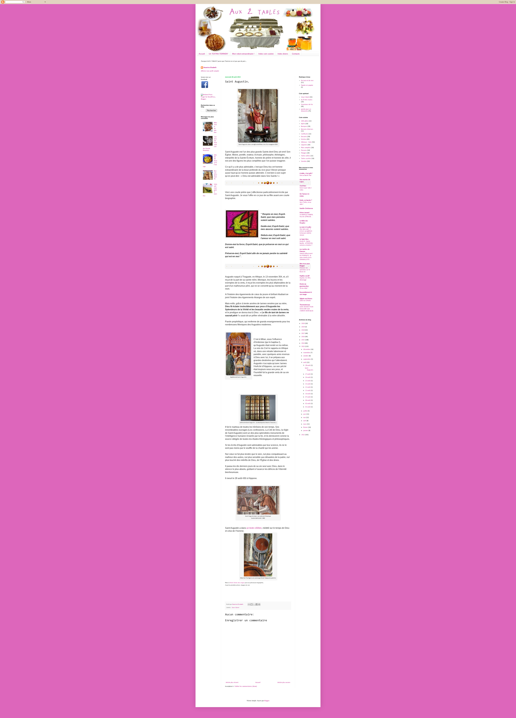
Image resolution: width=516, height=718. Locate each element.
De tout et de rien (307, 80)
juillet (305, 411)
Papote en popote (307, 85)
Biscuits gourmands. (215, 175)
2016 (303, 337)
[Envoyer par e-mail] (249, 604)
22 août (308, 381)
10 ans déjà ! (304, 288)
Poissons (304, 150)
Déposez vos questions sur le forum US (305, 270)
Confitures (304, 134)
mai (304, 417)
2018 (303, 330)
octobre (306, 356)
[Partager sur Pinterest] (259, 604)
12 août (308, 387)
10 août (308, 394)
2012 (303, 435)
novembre (307, 352)
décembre (307, 349)
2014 (303, 343)
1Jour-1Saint (235, 607)
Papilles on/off (304, 276)
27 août (308, 374)
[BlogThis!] (251, 604)
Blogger (266, 701)
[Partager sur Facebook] (256, 604)
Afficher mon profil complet (210, 71)
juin (304, 414)
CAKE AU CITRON (305, 300)
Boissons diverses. (307, 129)
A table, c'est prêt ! (306, 173)
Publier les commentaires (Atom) (246, 686)
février (305, 427)
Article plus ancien (283, 682)
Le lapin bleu (304, 239)
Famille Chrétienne (306, 208)
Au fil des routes (306, 100)
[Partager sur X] (254, 604)
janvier (305, 430)
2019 (303, 327)
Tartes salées (305, 156)
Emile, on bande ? (306, 200)
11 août (308, 390)
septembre (307, 359)
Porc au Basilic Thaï (305, 175)
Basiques (304, 126)
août (305, 362)
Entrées (303, 139)
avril (305, 421)
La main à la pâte (305, 227)
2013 (303, 346)
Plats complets (306, 147)
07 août (308, 397)
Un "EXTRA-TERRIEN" (218, 54)
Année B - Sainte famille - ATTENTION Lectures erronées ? (306, 243)
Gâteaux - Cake (306, 142)
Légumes (304, 145)
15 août (308, 384)
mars (305, 424)
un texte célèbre (254, 528)
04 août (308, 400)
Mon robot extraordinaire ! (243, 54)
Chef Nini (303, 186)
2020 (303, 323)
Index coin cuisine (266, 54)
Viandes (304, 161)
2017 (303, 333)
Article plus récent (232, 682)
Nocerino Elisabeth (210, 67)
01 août (308, 407)
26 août (308, 377)
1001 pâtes (304, 121)
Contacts (296, 54)
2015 (303, 340)
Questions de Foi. (307, 104)
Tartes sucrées (306, 158)
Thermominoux (305, 305)
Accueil (202, 54)
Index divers (283, 54)
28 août (308, 365)
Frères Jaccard (304, 212)
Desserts (304, 136)
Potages (303, 153)
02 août (308, 403)
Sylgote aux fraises (306, 298)
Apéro (303, 124)
